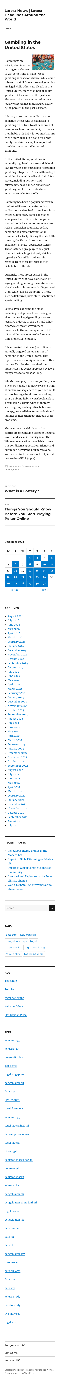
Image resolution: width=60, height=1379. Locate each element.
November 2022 (17, 757)
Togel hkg (11, 980)
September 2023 (18, 714)
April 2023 (14, 735)
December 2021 (17, 804)
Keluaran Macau (14, 1006)
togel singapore (34, 954)
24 (44, 577)
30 (37, 583)
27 (15, 583)
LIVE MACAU (12, 1099)
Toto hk (9, 989)
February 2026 (17, 641)
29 (30, 583)
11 (52, 564)
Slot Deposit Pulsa (16, 1014)
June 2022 (14, 778)
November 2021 (17, 808)
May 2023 (14, 731)
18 (51, 570)
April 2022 (14, 787)
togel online (13, 954)
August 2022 (15, 769)
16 (37, 570)
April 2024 (14, 684)
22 (30, 577)
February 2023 (16, 744)
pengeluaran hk (14, 1082)
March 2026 (15, 637)
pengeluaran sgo (16, 941)
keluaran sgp (28, 934)
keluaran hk (12, 1048)
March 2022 (15, 791)
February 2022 (16, 795)
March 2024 (15, 688)
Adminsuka (15, 466)
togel (33, 941)
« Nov (14, 589)
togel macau (12, 1211)
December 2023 (17, 701)
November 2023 (17, 705)
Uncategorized (12, 469)
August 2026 (15, 616)
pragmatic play (14, 1057)
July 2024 (13, 671)
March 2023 (15, 740)
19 (8, 577)
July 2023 (13, 722)
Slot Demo (11, 1352)
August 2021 (15, 821)
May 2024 (14, 680)
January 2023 (16, 748)
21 (22, 577)
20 (15, 577)
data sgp (11, 934)
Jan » (45, 589)
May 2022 (14, 782)
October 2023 (16, 710)
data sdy (10, 1279)
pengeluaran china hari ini (21, 1202)
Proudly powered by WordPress (20, 1373)
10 (44, 564)
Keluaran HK (12, 1360)
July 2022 (13, 774)
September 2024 (18, 663)
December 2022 (17, 752)
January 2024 (16, 697)
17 (44, 570)
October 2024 (16, 658)
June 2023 (14, 727)
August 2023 (15, 718)
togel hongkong (35, 947)
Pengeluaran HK (15, 1345)
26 (8, 583)
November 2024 (17, 654)
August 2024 (15, 667)
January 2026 (16, 646)
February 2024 (16, 693)
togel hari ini (13, 947)
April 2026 (14, 633)
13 (15, 570)
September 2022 (18, 765)
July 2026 (13, 620)
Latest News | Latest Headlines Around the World (25, 15)
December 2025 (17, 650)
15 (30, 570)
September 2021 (17, 816)
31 (44, 583)
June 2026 (14, 624)
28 (22, 583)
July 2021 (13, 825)
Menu (9, 28)
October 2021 (16, 812)
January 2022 (16, 799)
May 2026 (14, 628)
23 (37, 577)
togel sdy (10, 1322)
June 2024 (14, 675)
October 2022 (16, 761)
